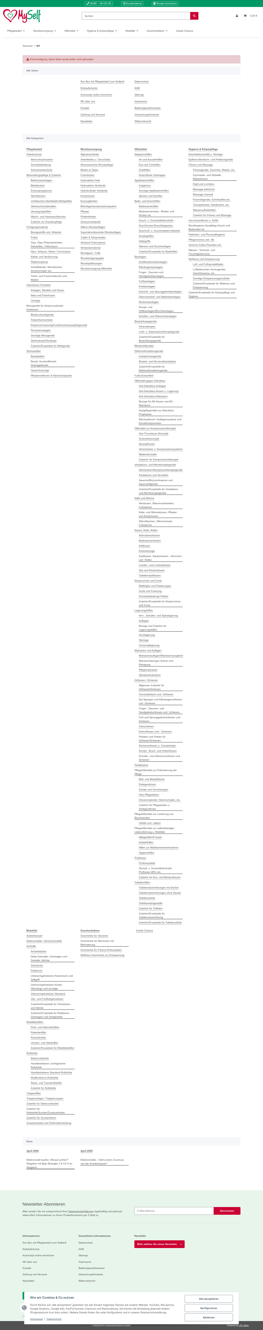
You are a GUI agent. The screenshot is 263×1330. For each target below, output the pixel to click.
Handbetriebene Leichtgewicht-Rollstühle (48, 1065)
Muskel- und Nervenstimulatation (157, 361)
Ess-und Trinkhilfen (149, 164)
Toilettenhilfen (142, 882)
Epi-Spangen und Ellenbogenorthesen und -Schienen (160, 701)
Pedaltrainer (141, 765)
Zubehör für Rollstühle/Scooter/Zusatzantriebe (45, 1110)
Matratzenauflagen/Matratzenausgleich (161, 655)
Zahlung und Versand (93, 114)
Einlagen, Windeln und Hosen (47, 290)
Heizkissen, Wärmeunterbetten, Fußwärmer (156, 505)
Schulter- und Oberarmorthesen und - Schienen (160, 758)
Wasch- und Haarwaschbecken (48, 216)
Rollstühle (32, 1053)
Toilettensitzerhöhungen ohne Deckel (160, 892)
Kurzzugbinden (89, 201)
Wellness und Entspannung (204, 259)
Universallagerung (149, 645)
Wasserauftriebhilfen (204, 210)
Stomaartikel (33, 351)
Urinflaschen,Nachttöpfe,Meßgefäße (51, 201)
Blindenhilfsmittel (144, 345)
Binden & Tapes (89, 169)
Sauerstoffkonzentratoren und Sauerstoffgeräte (156, 482)
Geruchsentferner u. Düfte (203, 220)
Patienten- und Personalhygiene (207, 234)
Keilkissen (144, 545)
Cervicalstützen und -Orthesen (156, 694)
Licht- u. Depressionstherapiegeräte (159, 331)
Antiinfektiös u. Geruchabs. (96, 159)
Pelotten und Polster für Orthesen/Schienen (152, 738)
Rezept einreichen (166, 3)
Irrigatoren (145, 185)
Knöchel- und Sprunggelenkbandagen (160, 291)
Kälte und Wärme (144, 498)
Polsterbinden (88, 216)
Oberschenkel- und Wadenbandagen (160, 296)
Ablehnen (209, 1317)
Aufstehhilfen (146, 842)
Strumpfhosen (147, 443)
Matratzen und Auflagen (148, 650)
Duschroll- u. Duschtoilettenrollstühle (159, 230)
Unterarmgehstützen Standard (48, 993)
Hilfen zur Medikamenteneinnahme (158, 847)
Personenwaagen (41, 330)
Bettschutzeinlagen (41, 180)
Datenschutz (54, 1319)
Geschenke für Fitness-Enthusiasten (101, 949)
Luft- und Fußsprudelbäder (208, 264)
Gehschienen (146, 726)
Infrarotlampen (147, 326)
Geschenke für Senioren (94, 935)
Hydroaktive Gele (90, 180)
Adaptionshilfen (143, 154)
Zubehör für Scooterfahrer (41, 1117)
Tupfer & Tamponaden (93, 237)
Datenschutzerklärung (80, 1211)
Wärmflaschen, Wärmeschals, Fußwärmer (156, 523)
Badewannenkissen (150, 540)
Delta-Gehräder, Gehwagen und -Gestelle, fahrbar (50, 958)
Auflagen (144, 620)
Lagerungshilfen (144, 610)
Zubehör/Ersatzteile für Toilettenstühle (160, 922)
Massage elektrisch (204, 189)
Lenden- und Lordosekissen (155, 565)
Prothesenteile (147, 863)
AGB (137, 88)
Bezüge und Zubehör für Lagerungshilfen (153, 627)
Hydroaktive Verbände (93, 185)
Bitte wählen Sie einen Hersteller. (157, 1244)
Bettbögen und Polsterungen (155, 585)
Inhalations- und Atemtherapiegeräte (155, 464)
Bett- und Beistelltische (152, 779)
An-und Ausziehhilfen (151, 159)
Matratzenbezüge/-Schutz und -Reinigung (157, 662)
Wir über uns (88, 101)
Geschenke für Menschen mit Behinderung (97, 942)
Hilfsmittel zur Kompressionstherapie (155, 428)
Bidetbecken (38, 185)
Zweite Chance (144, 930)
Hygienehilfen (146, 852)
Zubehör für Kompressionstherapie (158, 459)
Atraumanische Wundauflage (97, 164)
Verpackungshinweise (147, 114)
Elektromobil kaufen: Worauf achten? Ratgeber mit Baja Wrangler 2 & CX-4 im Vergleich (49, 1163)
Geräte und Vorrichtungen (153, 789)
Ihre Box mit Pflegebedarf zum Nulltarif (102, 81)
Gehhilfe (31, 946)
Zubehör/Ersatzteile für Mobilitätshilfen (52, 1047)
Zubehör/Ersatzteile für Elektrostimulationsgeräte (153, 368)
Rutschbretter (38, 1037)
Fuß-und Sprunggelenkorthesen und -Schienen (160, 719)
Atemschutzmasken (42, 159)
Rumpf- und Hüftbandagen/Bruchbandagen (156, 309)
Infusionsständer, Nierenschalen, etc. (160, 799)
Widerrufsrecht (143, 121)
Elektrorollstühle (40, 1058)
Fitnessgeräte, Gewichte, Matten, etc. (214, 169)
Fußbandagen (147, 281)
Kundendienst (133, 3)
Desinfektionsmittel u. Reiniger (206, 154)
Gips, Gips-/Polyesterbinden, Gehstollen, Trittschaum (47, 244)
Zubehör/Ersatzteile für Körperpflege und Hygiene (212, 294)
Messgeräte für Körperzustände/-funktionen (45, 307)
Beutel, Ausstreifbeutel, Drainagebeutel (44, 363)
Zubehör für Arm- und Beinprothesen (160, 877)
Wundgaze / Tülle (90, 252)
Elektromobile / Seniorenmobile (44, 940)
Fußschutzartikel (144, 375)
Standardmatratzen (150, 675)
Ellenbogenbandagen (151, 267)
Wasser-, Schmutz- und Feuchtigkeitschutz (202, 252)
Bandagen (140, 256)
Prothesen (140, 857)
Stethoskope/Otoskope (44, 340)
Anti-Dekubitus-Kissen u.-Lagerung (158, 391)
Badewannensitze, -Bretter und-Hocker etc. (157, 213)
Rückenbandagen (149, 302)
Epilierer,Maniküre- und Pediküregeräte (211, 159)
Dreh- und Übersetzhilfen (45, 1027)
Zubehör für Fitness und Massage (212, 215)
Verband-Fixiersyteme (93, 242)
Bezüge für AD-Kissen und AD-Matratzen (156, 403)
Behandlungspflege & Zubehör (43, 175)
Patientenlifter (38, 1032)
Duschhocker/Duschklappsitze (156, 225)
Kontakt (85, 107)
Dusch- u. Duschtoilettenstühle (156, 220)
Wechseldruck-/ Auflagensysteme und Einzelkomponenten (160, 421)
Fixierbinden (87, 175)
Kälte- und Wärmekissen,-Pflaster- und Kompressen (158, 514)
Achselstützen (39, 951)
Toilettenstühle (147, 898)
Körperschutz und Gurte (148, 580)
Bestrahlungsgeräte (146, 321)
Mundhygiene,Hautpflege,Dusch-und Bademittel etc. (209, 227)
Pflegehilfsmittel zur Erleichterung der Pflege (156, 772)
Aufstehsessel (34, 935)
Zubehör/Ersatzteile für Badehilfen (158, 251)
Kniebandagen (147, 286)
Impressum (36, 1319)
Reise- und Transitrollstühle (46, 1082)
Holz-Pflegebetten (149, 794)
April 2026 (32, 1150)
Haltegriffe (144, 241)
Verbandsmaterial (90, 247)
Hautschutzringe (40, 370)
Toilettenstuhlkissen (150, 575)
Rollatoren (36, 970)
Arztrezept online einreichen (96, 94)
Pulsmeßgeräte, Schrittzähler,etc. (211, 199)
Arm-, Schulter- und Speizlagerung (158, 615)
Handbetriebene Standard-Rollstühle (51, 1072)
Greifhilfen (144, 169)
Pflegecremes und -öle (201, 239)
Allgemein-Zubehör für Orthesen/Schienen (151, 687)
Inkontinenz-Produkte (38, 285)
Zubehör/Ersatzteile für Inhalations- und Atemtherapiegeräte (159, 491)
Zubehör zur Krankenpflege (46, 221)
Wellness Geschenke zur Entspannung (102, 955)
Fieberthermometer (42, 319)
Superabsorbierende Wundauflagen (101, 232)
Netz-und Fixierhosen (43, 295)
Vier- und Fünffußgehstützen (47, 998)
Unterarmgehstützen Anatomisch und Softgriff (52, 977)
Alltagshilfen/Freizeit (150, 837)
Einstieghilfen (146, 235)
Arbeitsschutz (34, 154)
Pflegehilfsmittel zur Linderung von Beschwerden (154, 816)
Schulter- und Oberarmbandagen (157, 316)
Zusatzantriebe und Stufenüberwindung (48, 1122)
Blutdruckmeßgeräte (42, 314)
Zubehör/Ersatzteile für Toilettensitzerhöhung (152, 915)
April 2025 (87, 1150)
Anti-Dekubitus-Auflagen (152, 385)
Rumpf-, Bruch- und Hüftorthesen (158, 750)
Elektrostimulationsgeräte (149, 351)
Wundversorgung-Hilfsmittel (96, 268)
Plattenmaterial (39, 261)
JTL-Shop (244, 1325)
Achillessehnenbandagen (153, 261)
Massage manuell (203, 194)
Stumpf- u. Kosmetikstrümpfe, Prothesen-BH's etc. (155, 870)
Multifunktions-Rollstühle (44, 1077)
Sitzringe (144, 640)
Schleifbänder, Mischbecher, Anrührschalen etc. (47, 269)
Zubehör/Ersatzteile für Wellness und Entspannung (214, 285)
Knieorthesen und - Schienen (155, 731)
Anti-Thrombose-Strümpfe (153, 433)
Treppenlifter (33, 1093)
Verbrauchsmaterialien (43, 206)
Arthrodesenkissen (149, 535)
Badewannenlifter (149, 206)
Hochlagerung (147, 634)
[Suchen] (194, 16)
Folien (34, 237)
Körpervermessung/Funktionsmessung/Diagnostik (59, 325)
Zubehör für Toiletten (150, 908)
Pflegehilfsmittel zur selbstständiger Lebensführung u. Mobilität (154, 830)
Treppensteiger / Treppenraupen (44, 1098)
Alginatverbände (90, 154)
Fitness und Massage (201, 164)
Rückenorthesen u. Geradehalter (157, 745)
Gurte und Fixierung (150, 591)
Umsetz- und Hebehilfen (44, 1042)
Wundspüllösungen (91, 263)
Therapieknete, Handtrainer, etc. (211, 204)
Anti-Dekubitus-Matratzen (153, 396)
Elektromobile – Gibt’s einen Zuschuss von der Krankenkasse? (102, 1161)
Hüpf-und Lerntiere (203, 184)
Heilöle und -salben (150, 823)
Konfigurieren (208, 1308)
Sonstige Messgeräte (43, 335)
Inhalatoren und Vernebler (153, 475)
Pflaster (85, 211)
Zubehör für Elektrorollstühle (42, 1103)
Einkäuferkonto (89, 88)
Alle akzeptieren (209, 1298)
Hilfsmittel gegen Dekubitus (150, 380)
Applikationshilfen (144, 180)
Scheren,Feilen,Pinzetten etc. (205, 244)
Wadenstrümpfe (148, 454)
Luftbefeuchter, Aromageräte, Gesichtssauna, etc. (209, 271)
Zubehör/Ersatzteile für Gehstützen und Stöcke (50, 1006)
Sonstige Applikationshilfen (154, 190)
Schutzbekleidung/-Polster (153, 596)
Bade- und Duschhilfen (147, 201)
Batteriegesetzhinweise (148, 107)
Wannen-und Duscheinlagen (155, 246)
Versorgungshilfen (41, 211)
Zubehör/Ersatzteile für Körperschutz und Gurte (160, 603)
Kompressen (88, 195)
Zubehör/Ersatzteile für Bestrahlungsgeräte (152, 338)
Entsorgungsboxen (41, 190)
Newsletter (86, 121)
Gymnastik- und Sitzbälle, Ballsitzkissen (207, 177)
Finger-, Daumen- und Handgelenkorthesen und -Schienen (159, 710)
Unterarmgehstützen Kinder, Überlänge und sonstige (47, 986)
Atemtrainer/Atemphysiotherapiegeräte (161, 469)
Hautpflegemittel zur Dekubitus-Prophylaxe (156, 412)
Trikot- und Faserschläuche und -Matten (49, 278)
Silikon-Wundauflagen (93, 227)
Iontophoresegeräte (150, 356)
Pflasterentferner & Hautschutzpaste (51, 375)
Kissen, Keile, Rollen (146, 530)
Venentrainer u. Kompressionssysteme (160, 449)
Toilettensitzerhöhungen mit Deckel (158, 887)
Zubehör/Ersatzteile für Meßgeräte (50, 345)
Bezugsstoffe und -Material (46, 232)
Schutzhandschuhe (41, 169)
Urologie (35, 300)
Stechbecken (38, 195)
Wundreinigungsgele (92, 258)
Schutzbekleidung (41, 164)
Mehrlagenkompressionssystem (98, 206)
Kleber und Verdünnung (44, 256)
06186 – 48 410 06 (100, 3)
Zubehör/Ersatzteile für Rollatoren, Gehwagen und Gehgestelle (50, 1015)
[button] (237, 16)
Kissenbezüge (147, 550)
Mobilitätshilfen (34, 1022)
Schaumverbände (91, 221)
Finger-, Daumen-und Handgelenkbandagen (151, 274)
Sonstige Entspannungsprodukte (211, 278)
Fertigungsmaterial (37, 227)
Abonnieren (227, 1210)
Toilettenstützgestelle (150, 903)
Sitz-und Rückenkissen (152, 570)
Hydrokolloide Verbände (94, 190)
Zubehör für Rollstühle (43, 1088)
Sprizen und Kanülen (150, 195)
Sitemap (139, 94)
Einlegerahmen (147, 784)
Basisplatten (38, 356)
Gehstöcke (37, 965)
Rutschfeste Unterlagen (152, 175)
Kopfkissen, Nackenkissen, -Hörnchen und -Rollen (160, 558)
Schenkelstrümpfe (149, 438)
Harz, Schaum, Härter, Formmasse (50, 251)
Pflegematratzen (148, 669)
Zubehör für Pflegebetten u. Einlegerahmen (154, 807)
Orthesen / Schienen (146, 680)
